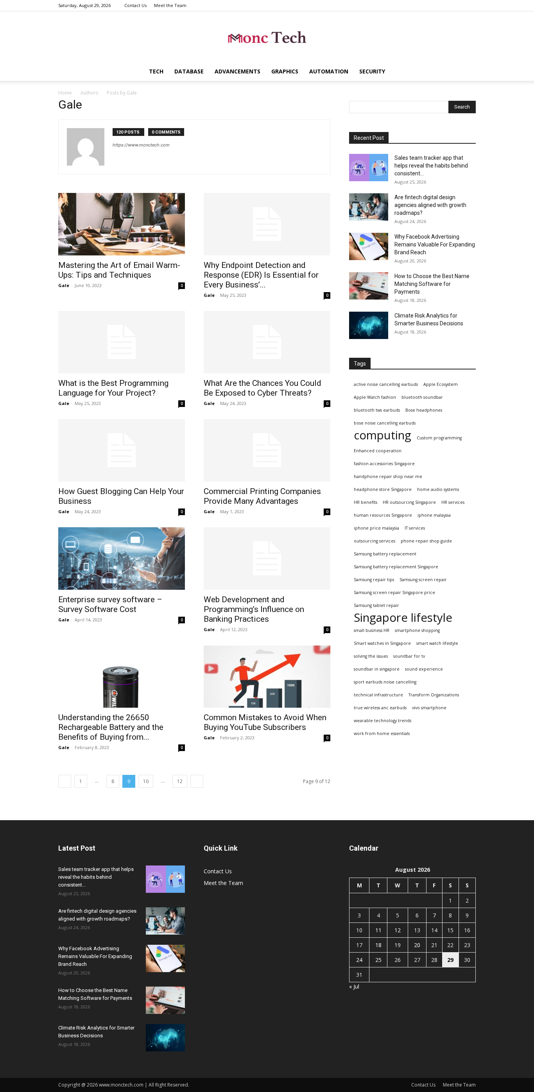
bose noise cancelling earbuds (385, 423)
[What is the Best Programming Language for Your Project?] (121, 342)
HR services (452, 502)
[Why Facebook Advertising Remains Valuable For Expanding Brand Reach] (368, 246)
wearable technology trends (382, 720)
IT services (415, 528)
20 (417, 945)
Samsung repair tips (374, 579)
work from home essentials (382, 733)
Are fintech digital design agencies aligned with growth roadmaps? (430, 205)
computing (382, 435)
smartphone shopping (417, 630)
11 (378, 930)
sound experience (424, 669)
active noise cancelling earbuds (386, 384)
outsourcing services (374, 541)
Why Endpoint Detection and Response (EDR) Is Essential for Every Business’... (261, 275)
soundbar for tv (409, 656)
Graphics (284, 71)
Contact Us (135, 5)
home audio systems (438, 489)
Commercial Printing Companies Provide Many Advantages (262, 496)
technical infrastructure (378, 695)
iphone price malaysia (376, 528)
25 (378, 960)
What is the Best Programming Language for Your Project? (113, 388)
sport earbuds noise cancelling (385, 682)
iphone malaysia (434, 515)
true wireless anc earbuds (380, 707)
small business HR (371, 630)
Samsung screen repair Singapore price (394, 592)
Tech (156, 71)
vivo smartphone (429, 707)
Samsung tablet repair (376, 605)
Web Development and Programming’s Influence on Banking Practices (254, 609)
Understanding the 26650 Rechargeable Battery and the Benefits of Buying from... (110, 727)
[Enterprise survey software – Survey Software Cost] (121, 558)
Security (372, 71)
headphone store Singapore (383, 489)
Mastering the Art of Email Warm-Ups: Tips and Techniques (119, 270)
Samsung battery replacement (385, 554)
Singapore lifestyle (403, 618)
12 (180, 781)
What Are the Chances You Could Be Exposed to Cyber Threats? (262, 388)
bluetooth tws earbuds (377, 410)
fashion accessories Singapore (384, 463)
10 (146, 781)
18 (378, 945)
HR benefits (365, 502)
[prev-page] (64, 781)
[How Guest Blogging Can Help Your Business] (121, 450)
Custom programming (439, 438)
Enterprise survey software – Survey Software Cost (110, 604)
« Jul (354, 986)
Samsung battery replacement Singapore (396, 566)
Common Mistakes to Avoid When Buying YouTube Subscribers (265, 722)
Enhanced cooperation (377, 450)
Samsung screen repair (423, 579)
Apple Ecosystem (440, 384)
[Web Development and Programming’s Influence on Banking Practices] (267, 558)
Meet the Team (170, 5)
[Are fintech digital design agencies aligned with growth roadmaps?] (368, 207)
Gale (63, 285)
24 (359, 960)
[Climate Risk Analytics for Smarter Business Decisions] (368, 325)
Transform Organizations (434, 695)
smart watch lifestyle (437, 643)
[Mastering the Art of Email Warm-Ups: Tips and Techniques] (121, 224)
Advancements (237, 71)
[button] (466, 72)
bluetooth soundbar (422, 397)
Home (65, 92)
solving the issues (371, 656)
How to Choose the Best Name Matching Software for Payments (431, 284)
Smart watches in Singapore (382, 643)
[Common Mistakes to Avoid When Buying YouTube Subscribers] (267, 676)
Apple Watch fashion (375, 397)
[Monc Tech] (267, 37)
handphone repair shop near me (388, 476)
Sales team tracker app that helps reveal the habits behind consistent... (431, 166)
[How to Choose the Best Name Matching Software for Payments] (368, 286)
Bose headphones (423, 410)
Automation (328, 71)
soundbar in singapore (377, 669)
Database (189, 71)
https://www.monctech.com (141, 145)
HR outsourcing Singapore (409, 502)
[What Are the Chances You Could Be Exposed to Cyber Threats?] (267, 342)
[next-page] (196, 781)
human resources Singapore (383, 515)
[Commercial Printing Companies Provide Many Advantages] (267, 450)
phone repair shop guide (426, 541)
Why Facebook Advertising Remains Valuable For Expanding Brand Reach (434, 244)
